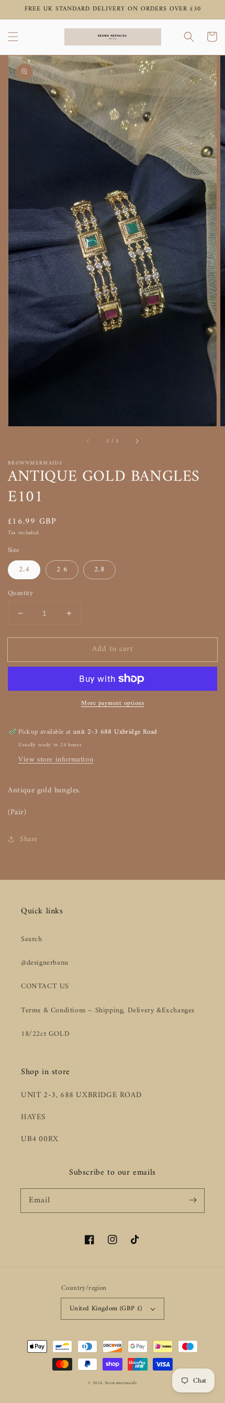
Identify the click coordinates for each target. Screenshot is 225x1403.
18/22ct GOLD (45, 1034)
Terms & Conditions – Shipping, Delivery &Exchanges (108, 1010)
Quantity (20, 593)
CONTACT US (45, 986)
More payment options (112, 704)
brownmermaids (121, 1383)
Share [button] (29, 839)
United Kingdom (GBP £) (106, 1308)
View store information (55, 759)
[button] (13, 36)
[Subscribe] (192, 1200)
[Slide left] (88, 440)
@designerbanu (45, 962)
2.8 (99, 569)
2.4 (24, 569)
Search (31, 939)
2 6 (62, 569)
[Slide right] (136, 440)
